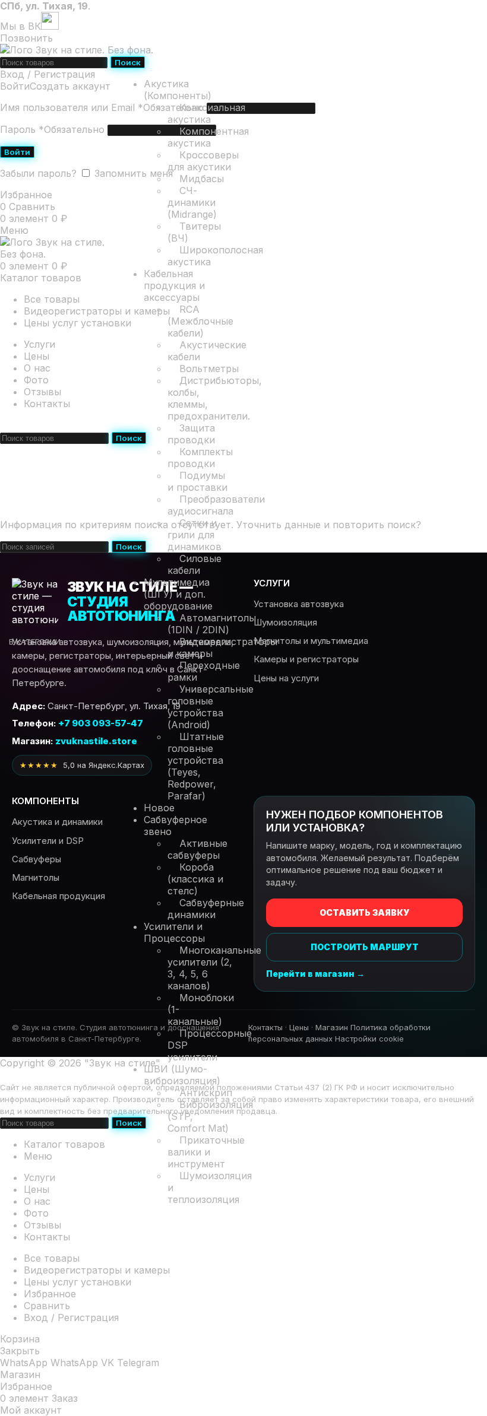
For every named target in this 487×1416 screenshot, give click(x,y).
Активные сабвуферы (197, 849)
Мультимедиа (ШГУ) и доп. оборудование (178, 594)
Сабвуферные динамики (205, 908)
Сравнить (47, 1306)
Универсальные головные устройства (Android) (210, 707)
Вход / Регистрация (71, 1317)
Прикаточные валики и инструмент (206, 1152)
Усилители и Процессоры (174, 932)
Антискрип (205, 1092)
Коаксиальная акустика (206, 113)
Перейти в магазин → (315, 974)
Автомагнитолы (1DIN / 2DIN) (211, 624)
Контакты (265, 1027)
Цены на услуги (286, 678)
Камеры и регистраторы (306, 659)
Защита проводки (191, 434)
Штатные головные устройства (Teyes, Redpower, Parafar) (195, 766)
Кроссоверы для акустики (203, 161)
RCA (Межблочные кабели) (200, 321)
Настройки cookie (369, 1038)
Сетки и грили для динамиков (194, 535)
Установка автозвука (299, 603)
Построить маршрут (365, 947)
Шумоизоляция (285, 622)
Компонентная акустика (208, 137)
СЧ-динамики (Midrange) (192, 202)
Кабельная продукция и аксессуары (174, 285)
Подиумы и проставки (197, 481)
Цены (299, 1027)
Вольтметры (209, 368)
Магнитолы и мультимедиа (311, 640)
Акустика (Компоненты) (177, 89)
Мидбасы (201, 179)
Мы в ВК (20, 26)
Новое (159, 808)
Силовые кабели (194, 564)
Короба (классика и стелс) (195, 879)
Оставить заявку (365, 912)
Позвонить (26, 38)
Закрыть (20, 1351)
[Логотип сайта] (76, 50)
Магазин (331, 1027)
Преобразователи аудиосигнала (216, 505)
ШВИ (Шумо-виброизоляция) (182, 1075)
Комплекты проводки (200, 457)
